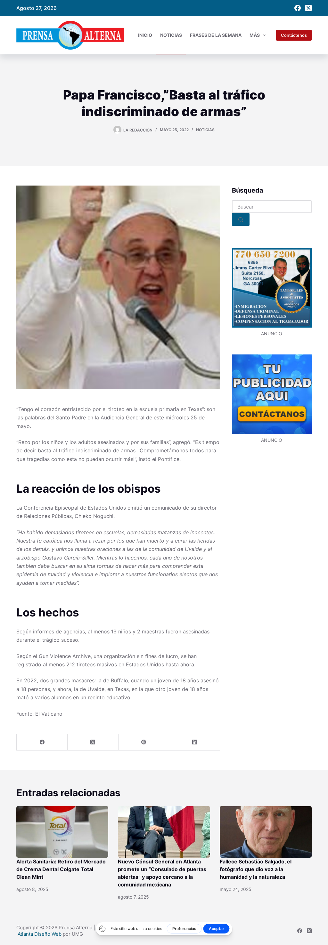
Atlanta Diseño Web (40, 934)
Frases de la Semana (216, 35)
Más (255, 35)
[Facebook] (297, 8)
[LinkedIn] (194, 742)
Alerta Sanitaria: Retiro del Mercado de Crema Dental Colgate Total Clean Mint (61, 869)
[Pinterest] (144, 742)
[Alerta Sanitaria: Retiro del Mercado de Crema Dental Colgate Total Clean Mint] (62, 832)
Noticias (171, 35)
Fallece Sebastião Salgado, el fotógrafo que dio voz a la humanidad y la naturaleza (255, 869)
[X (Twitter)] (308, 8)
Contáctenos (294, 35)
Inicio (145, 35)
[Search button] (241, 219)
